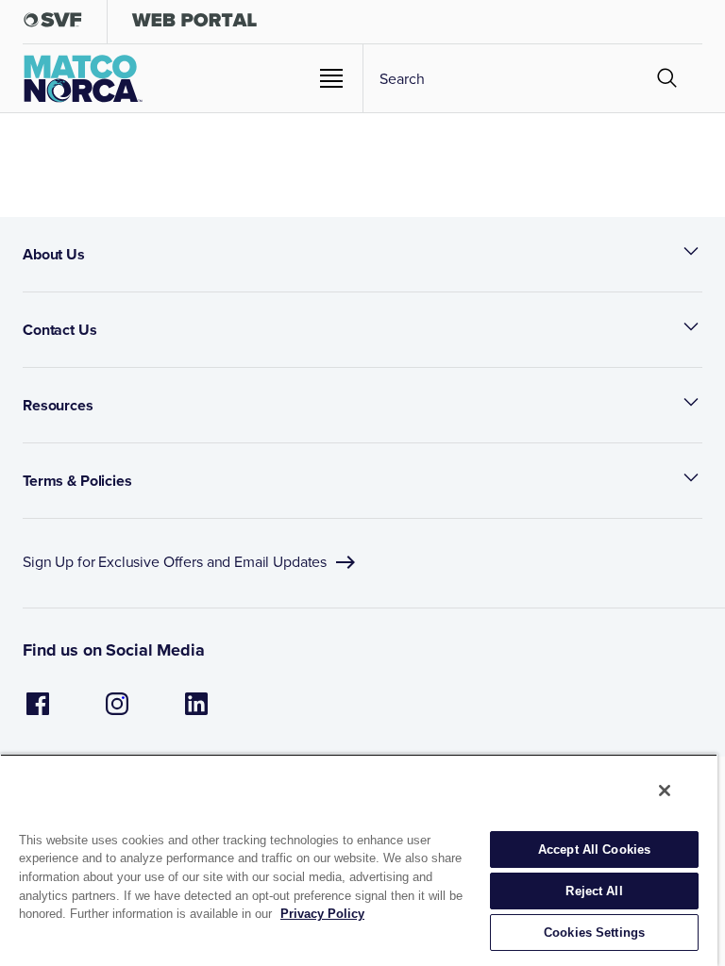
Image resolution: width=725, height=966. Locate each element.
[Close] (664, 790)
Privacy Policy (322, 914)
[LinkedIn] (196, 714)
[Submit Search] (667, 78)
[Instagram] (117, 714)
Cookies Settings (594, 932)
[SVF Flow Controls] (53, 24)
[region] (358, 860)
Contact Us (60, 330)
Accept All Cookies (594, 849)
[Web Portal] (194, 24)
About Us (54, 254)
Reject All (593, 891)
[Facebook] (38, 714)
